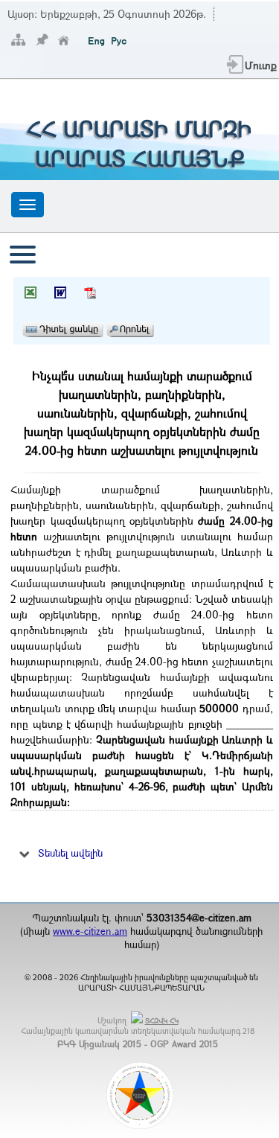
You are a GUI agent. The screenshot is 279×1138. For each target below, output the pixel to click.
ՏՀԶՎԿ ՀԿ (162, 1021)
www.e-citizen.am (90, 931)
